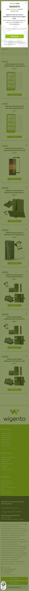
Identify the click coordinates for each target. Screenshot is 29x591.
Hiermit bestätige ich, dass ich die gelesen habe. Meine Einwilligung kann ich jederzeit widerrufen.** (15, 43)
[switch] (3, 589)
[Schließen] (26, 3)
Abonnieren (14, 36)
